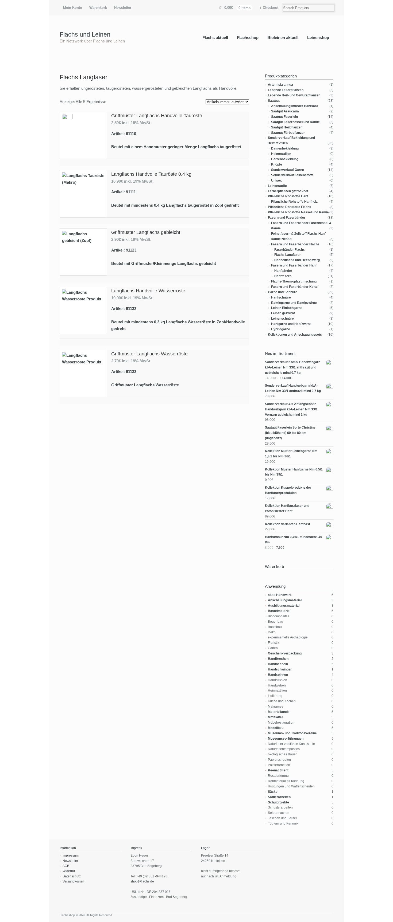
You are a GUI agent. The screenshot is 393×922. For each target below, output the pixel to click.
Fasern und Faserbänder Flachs (295, 244)
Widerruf (69, 871)
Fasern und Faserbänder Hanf (294, 265)
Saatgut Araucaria (285, 111)
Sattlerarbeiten (279, 797)
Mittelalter (275, 717)
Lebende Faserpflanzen (285, 90)
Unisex (276, 180)
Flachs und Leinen (85, 34)
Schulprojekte (278, 802)
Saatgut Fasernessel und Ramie (295, 122)
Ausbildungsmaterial (283, 605)
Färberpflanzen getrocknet (288, 191)
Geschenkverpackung (285, 653)
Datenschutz (72, 876)
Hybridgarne (280, 329)
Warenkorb (98, 8)
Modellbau (275, 728)
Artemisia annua (280, 85)
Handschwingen (280, 669)
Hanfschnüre (281, 297)
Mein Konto (72, 8)
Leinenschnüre (282, 318)
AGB (66, 866)
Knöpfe (276, 164)
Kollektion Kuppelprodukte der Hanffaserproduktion (288, 490)
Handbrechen (278, 659)
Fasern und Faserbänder (286, 217)
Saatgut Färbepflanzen (288, 133)
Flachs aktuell (215, 37)
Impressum (71, 855)
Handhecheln (278, 664)
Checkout (270, 8)
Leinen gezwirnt (283, 313)
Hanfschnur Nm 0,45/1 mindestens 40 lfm (293, 539)
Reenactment (278, 770)
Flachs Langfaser (287, 255)
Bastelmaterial (279, 611)
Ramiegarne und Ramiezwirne (294, 303)
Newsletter (122, 8)
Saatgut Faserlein (284, 117)
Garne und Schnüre (282, 292)
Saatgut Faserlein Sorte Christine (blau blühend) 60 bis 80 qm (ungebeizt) (290, 433)
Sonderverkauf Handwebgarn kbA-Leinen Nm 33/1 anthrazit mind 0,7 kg (293, 388)
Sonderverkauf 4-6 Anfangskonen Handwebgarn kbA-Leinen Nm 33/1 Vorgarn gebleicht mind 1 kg (291, 409)
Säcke (273, 792)
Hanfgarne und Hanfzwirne (291, 324)
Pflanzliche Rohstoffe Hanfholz (294, 201)
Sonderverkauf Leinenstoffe (292, 175)
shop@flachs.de (142, 881)
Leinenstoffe (277, 186)
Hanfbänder (283, 271)
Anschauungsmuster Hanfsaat (294, 106)
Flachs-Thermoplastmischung (294, 281)
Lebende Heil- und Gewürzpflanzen (294, 95)
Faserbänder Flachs (289, 250)
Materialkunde (279, 712)
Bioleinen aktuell (282, 37)
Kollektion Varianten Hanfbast (287, 524)
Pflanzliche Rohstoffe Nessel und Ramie (298, 212)
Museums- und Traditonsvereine (292, 733)
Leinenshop (318, 37)
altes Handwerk (280, 595)
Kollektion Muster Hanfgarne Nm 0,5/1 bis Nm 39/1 (294, 472)
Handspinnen (278, 675)
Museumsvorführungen (285, 738)
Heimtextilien (281, 154)
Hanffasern (282, 276)
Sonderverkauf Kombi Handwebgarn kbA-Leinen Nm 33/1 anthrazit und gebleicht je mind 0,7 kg (292, 367)
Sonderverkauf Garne (287, 170)
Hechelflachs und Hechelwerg (297, 260)
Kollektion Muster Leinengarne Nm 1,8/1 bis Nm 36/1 (291, 453)
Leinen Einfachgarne (286, 308)
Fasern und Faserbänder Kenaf (294, 287)
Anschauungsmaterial (285, 600)
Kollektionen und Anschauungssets (295, 334)
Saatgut (274, 101)
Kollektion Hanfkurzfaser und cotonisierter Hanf (287, 508)
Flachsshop (248, 37)
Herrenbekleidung (284, 159)
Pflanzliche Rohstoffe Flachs (289, 207)
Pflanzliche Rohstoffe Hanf (288, 196)
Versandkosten (73, 881)
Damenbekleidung (285, 148)
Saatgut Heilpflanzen (286, 127)
